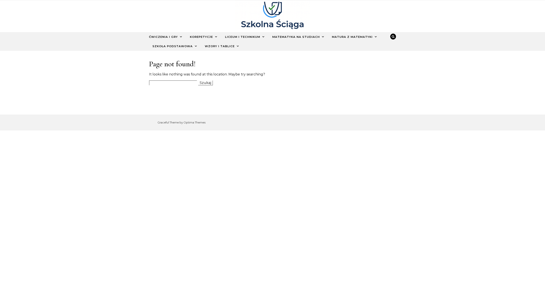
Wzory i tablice (220, 46)
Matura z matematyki (352, 36)
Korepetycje (201, 36)
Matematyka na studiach (296, 36)
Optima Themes (194, 122)
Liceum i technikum (242, 36)
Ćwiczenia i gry (163, 36)
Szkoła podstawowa (172, 46)
